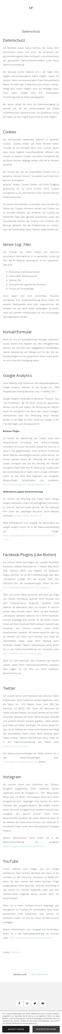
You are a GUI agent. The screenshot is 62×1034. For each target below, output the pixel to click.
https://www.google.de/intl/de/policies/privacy (31, 937)
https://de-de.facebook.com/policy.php (22, 653)
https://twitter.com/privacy (15, 746)
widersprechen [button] (46, 1029)
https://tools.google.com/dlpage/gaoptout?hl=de (26, 484)
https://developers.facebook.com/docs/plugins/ (26, 587)
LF (31, 8)
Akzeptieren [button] (16, 1029)
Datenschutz (40, 974)
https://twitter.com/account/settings (20, 761)
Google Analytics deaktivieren (28, 515)
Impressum (19, 974)
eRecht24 (14, 952)
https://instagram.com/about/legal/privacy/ (23, 846)
